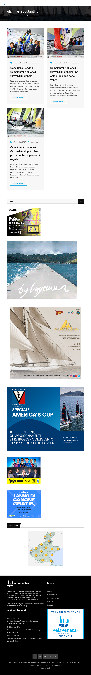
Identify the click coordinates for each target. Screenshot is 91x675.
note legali (34, 599)
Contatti (50, 605)
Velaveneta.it (52, 595)
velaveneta (35, 63)
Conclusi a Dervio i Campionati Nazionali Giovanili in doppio (23, 72)
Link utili (50, 602)
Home (11, 16)
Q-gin (48, 668)
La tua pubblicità (53, 598)
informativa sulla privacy (18, 606)
